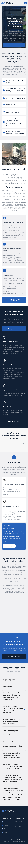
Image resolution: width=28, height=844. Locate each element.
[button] (25, 3)
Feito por (14, 839)
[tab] (14, 328)
